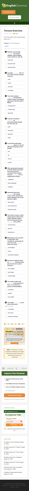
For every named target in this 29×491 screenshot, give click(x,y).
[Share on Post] (8, 324)
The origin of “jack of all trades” (12, 442)
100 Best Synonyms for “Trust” (11, 452)
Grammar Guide (8, 12)
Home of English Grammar (14, 5)
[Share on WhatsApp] (23, 324)
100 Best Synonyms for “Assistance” (13, 457)
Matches (14, 349)
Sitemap (12, 487)
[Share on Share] (5, 324)
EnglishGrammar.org (20, 483)
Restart (6, 46)
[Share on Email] (19, 324)
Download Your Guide (14, 395)
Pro (9, 485)
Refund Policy (22, 485)
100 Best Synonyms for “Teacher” (12, 447)
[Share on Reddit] (15, 324)
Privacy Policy (14, 485)
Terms (17, 487)
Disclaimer (5, 485)
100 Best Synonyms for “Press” (12, 462)
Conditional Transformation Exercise (13, 472)
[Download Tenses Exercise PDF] (16, 33)
